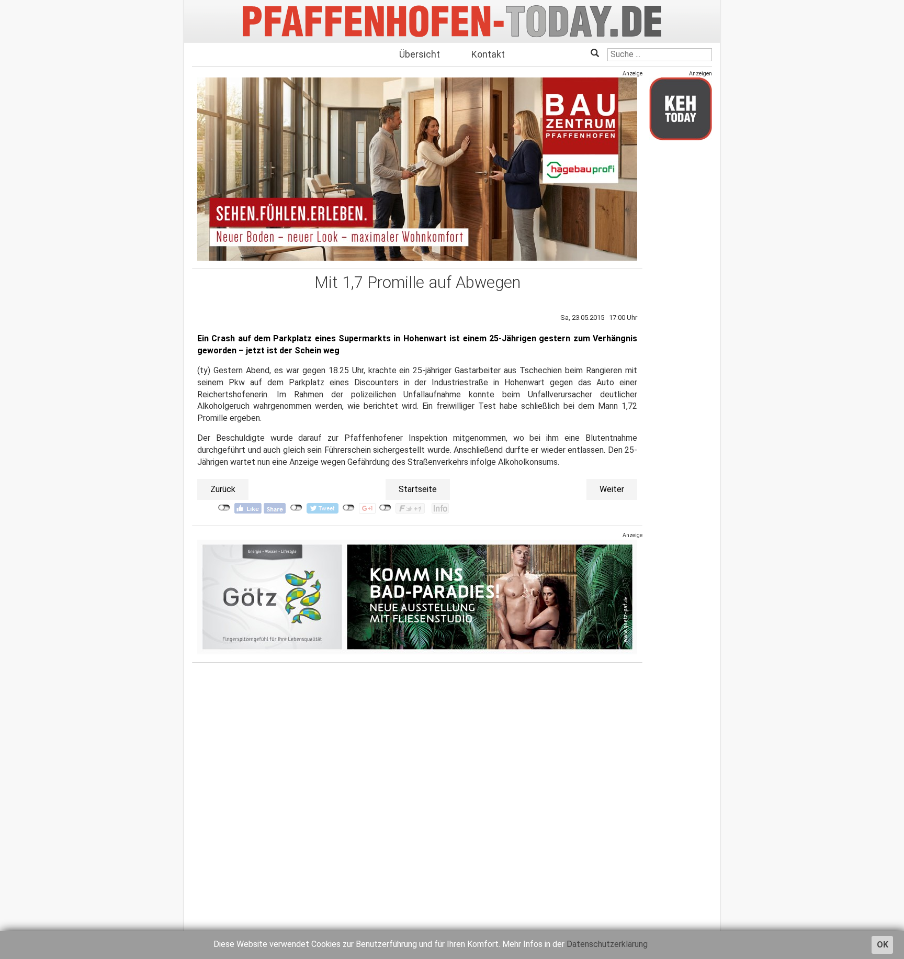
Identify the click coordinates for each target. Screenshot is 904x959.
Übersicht (419, 54)
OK (882, 945)
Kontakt (488, 54)
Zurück (222, 489)
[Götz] (417, 596)
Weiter (612, 489)
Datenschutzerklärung (607, 944)
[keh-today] (680, 108)
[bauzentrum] (417, 168)
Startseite (418, 489)
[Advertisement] (680, 305)
